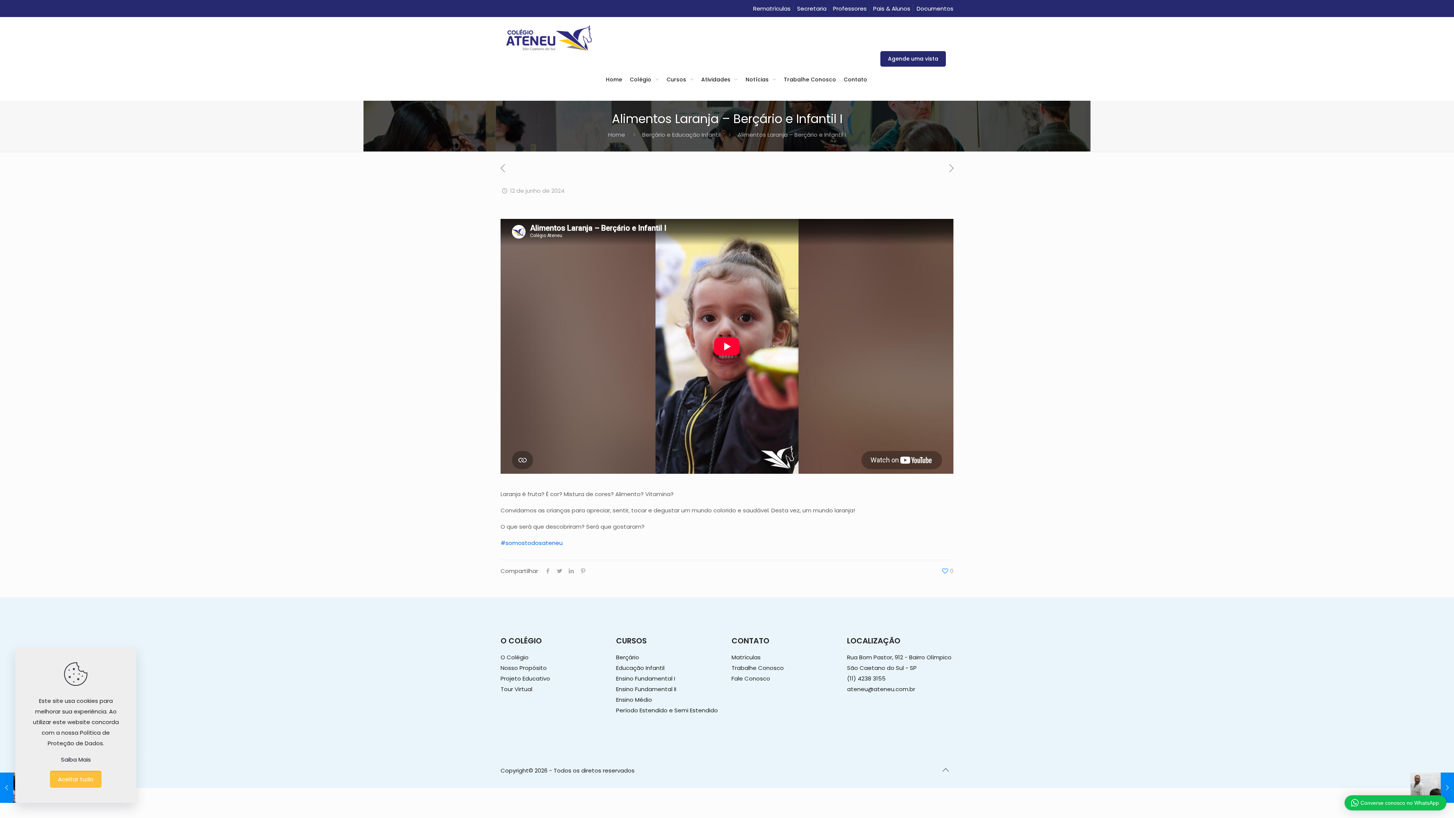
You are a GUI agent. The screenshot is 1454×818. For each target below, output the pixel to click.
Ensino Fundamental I (645, 678)
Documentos (935, 8)
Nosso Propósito (524, 668)
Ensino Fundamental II (646, 689)
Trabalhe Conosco (758, 668)
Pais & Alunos (891, 8)
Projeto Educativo (525, 678)
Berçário (627, 657)
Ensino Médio (634, 700)
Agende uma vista (913, 58)
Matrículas (746, 657)
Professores (850, 8)
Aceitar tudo (76, 779)
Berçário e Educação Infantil (681, 135)
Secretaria (812, 8)
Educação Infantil (640, 668)
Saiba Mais (76, 759)
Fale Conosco (751, 678)
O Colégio (515, 657)
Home (616, 135)
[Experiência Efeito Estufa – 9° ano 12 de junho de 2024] (1432, 788)
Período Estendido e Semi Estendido (667, 710)
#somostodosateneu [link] (532, 543)
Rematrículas (772, 8)
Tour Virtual (516, 689)
